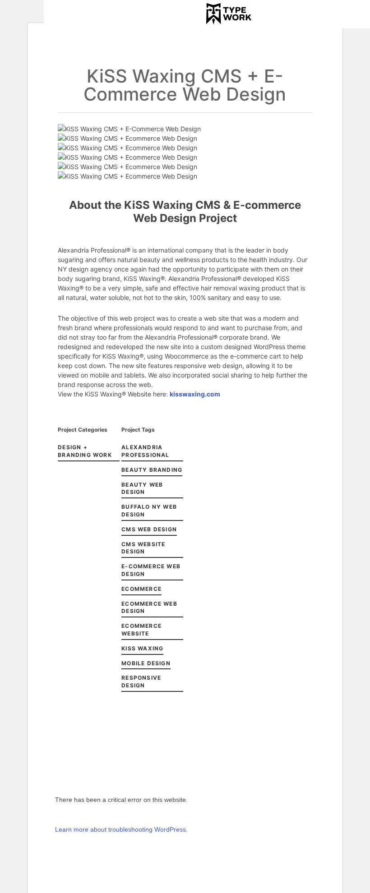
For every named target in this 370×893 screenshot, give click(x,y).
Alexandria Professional (145, 451)
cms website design (143, 548)
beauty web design (142, 488)
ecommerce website (141, 629)
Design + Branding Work (85, 451)
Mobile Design (146, 663)
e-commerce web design (150, 570)
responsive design (141, 681)
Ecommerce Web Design (149, 607)
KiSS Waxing (142, 648)
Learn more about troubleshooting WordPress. (121, 829)
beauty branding (151, 469)
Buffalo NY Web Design (149, 510)
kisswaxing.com (195, 394)
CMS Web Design (149, 529)
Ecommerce (141, 588)
